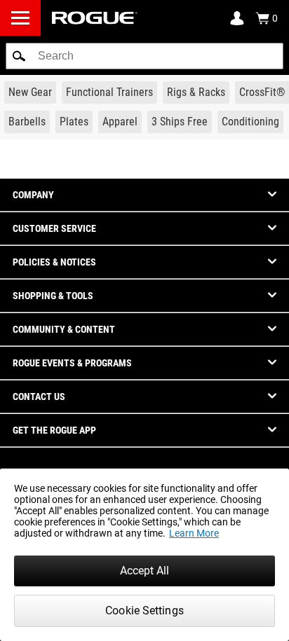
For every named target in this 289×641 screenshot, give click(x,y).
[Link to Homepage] (94, 18)
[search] (144, 56)
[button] (19, 56)
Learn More (194, 533)
